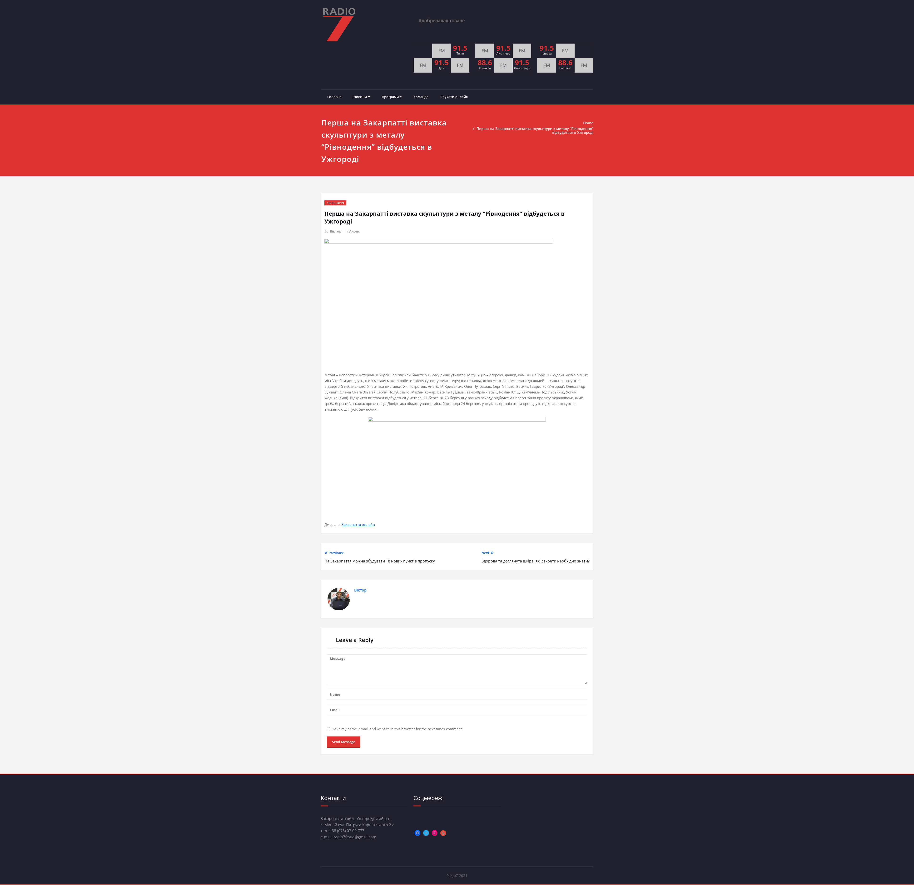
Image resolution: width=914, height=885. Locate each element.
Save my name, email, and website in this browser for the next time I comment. (398, 728)
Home (588, 122)
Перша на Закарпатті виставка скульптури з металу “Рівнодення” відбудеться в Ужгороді (535, 130)
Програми (390, 96)
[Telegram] (426, 833)
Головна (334, 96)
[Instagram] (434, 833)
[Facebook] (417, 833)
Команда (420, 96)
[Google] (443, 833)
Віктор (335, 231)
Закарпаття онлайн (358, 524)
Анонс (354, 231)
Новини (360, 96)
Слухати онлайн (454, 96)
